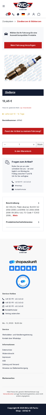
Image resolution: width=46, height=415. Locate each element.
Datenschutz (7, 350)
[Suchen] (28, 14)
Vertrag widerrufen (12, 314)
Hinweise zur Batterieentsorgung (15, 368)
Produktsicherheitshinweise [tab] (19, 222)
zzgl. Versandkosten (25, 107)
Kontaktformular (20, 189)
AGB (4, 361)
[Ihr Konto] (33, 14)
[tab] (23, 209)
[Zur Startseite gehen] (23, 6)
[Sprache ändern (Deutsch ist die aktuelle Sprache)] (23, 14)
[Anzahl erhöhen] (33, 144)
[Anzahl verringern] (4, 144)
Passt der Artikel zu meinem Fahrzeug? (23, 131)
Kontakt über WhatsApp (11, 338)
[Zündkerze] (23, 68)
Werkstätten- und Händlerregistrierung (17, 335)
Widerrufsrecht (8, 353)
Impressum (6, 357)
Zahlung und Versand (10, 364)
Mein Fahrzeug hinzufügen (23, 45)
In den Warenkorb (23, 151)
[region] (23, 68)
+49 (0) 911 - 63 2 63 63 (14, 299)
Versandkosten (8, 394)
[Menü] (4, 6)
